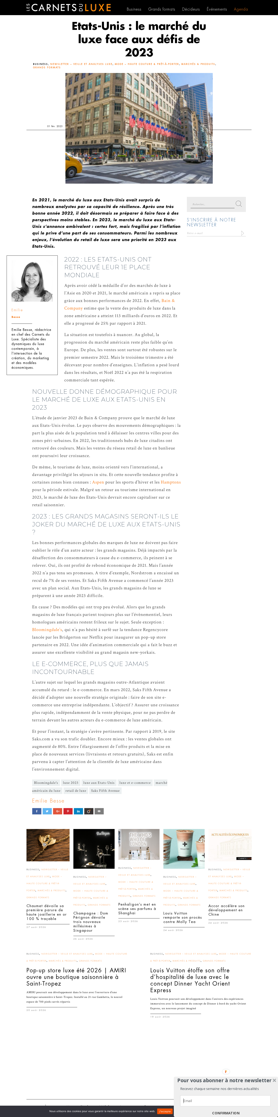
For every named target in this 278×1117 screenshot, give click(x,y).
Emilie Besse (48, 800)
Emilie (17, 310)
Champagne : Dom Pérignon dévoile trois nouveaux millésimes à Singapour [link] (90, 921)
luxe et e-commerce (135, 782)
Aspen (98, 482)
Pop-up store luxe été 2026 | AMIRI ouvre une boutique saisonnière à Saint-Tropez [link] (76, 977)
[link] (48, 845)
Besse (16, 317)
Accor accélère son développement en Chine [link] (226, 910)
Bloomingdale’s (47, 630)
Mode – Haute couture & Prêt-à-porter (147, 64)
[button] (224, 1080)
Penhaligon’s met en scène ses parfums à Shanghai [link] (137, 909)
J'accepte (165, 1111)
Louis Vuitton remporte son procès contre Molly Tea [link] (182, 917)
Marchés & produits (198, 64)
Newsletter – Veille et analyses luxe (81, 64)
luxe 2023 (70, 782)
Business (40, 64)
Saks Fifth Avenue (105, 790)
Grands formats (47, 67)
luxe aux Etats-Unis (99, 782)
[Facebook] (36, 811)
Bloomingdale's (46, 782)
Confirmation (225, 1113)
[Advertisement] (139, 1067)
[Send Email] (99, 811)
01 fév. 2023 (55, 126)
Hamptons (171, 482)
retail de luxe (75, 790)
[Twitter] (47, 811)
